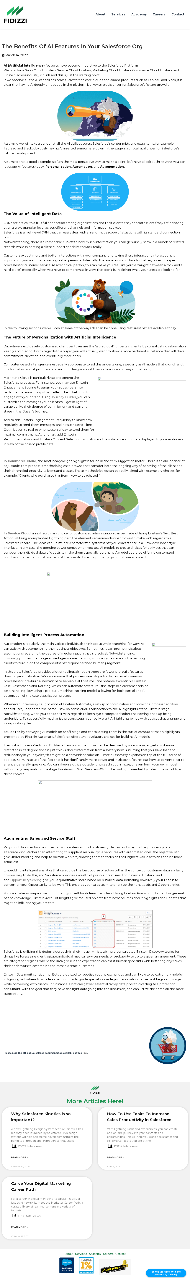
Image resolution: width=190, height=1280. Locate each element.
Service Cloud (19, 533)
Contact (177, 14)
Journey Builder (63, 397)
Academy (139, 14)
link (85, 1053)
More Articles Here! (95, 1101)
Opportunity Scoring (26, 880)
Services (118, 14)
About (100, 14)
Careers (159, 14)
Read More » (19, 1157)
